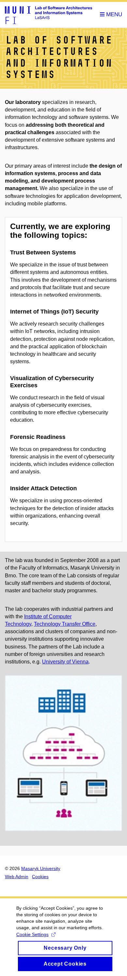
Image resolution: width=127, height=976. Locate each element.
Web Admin (16, 876)
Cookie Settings (32, 934)
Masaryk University (40, 868)
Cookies (40, 876)
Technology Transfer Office (64, 624)
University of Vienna (65, 661)
